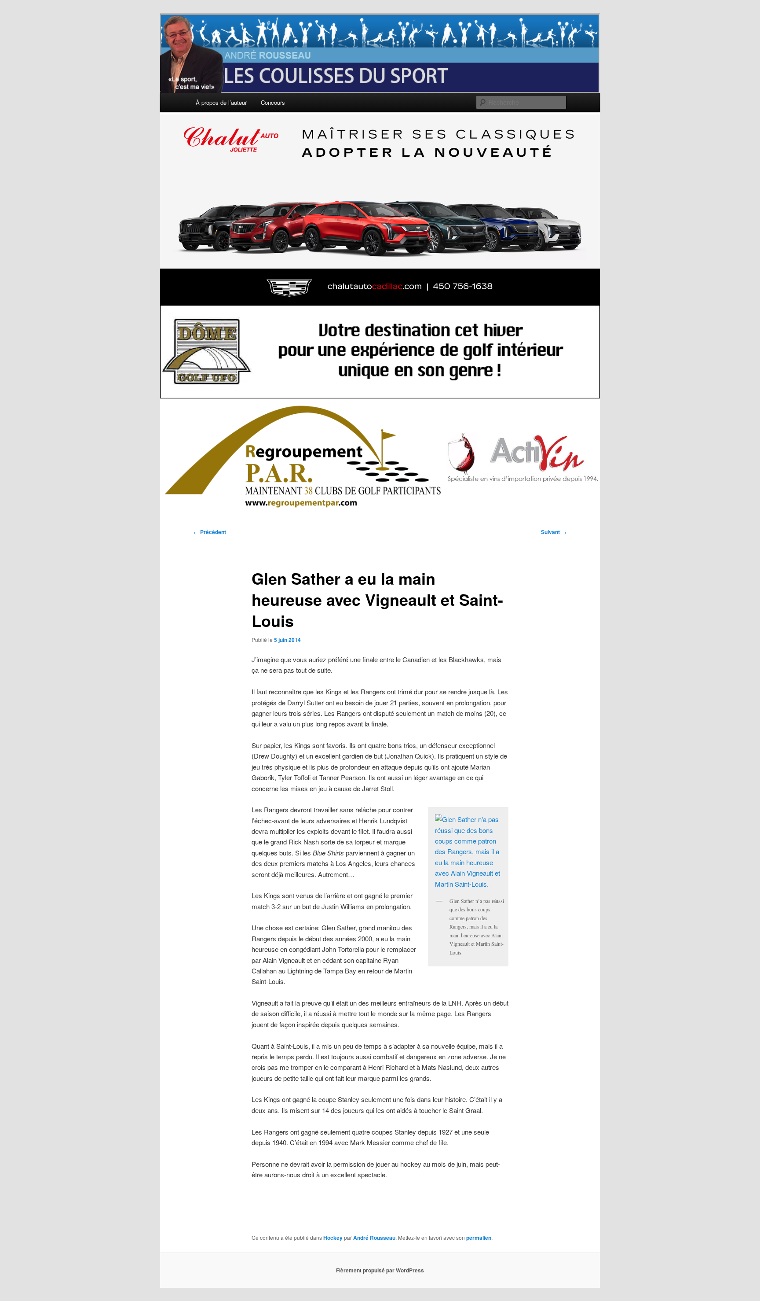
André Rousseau (374, 1238)
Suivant (553, 532)
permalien (478, 1238)
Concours (273, 102)
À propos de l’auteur (221, 102)
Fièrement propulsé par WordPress (380, 1270)
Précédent (210, 532)
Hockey (333, 1238)
